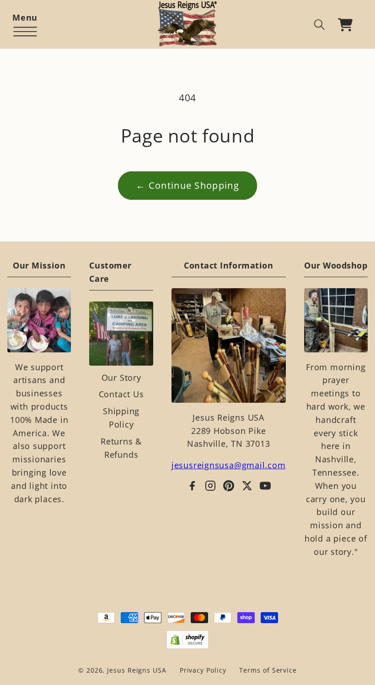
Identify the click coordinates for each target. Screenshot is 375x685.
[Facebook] (192, 485)
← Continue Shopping (187, 185)
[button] (25, 24)
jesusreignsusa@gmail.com (228, 465)
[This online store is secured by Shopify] (187, 639)
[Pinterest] (228, 485)
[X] (246, 485)
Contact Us (121, 394)
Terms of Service (268, 670)
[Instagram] (210, 485)
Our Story (121, 377)
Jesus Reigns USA (136, 670)
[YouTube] (265, 485)
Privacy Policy (203, 670)
